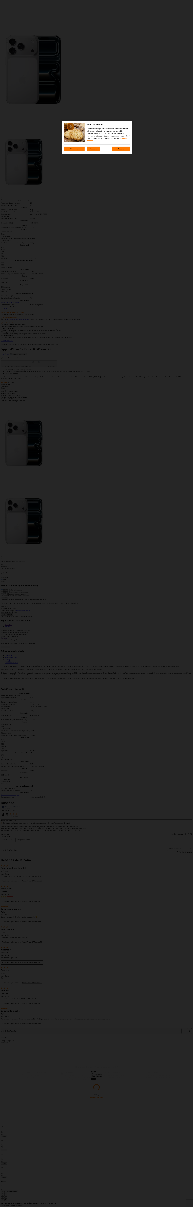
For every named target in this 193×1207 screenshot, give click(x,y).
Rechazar (93, 149)
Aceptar (121, 149)
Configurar (74, 149)
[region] (97, 137)
